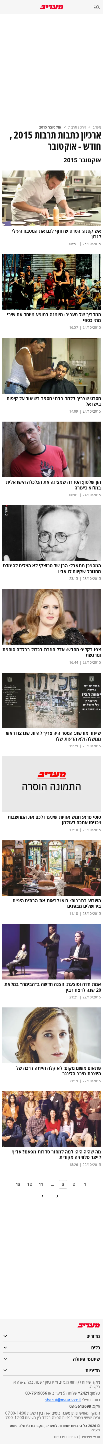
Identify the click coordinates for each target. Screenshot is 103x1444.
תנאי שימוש (91, 1437)
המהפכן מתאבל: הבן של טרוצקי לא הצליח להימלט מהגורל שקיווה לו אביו (52, 568)
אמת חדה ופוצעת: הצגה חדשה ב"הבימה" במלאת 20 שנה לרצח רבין (52, 987)
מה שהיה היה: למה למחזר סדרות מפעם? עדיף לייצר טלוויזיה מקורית (56, 1154)
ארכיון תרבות (77, 127)
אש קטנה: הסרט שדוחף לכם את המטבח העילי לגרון (56, 233)
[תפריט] (98, 7)
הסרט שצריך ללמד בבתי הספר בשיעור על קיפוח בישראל (54, 401)
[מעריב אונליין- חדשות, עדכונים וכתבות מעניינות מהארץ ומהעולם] (52, 7)
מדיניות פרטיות (66, 1437)
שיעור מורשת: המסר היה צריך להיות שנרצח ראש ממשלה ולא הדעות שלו (53, 736)
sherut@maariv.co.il (63, 1400)
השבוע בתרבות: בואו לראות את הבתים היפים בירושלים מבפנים (57, 903)
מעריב (97, 127)
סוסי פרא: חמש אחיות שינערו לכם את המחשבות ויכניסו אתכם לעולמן (54, 819)
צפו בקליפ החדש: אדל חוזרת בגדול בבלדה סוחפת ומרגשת (51, 652)
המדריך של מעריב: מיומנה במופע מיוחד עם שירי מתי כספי (54, 317)
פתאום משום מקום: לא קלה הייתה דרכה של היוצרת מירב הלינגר (58, 1071)
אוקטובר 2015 (50, 127)
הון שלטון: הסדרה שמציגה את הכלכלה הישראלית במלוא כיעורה (53, 484)
